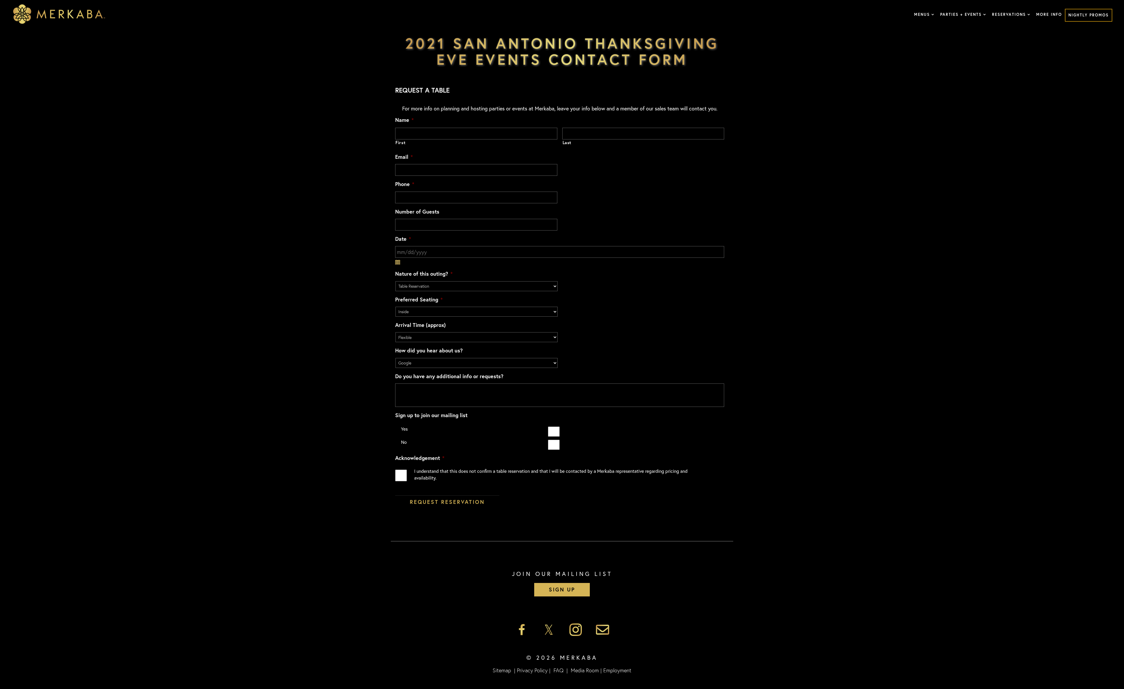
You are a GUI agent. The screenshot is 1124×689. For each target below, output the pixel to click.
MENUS (922, 14)
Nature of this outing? (424, 273)
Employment (617, 670)
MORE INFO (1049, 14)
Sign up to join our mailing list (431, 415)
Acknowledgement (419, 458)
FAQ (558, 670)
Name (404, 120)
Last (567, 142)
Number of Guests (417, 211)
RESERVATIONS (1009, 14)
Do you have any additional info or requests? (449, 376)
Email (404, 157)
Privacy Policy (532, 670)
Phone (404, 184)
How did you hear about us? (429, 350)
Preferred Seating (419, 299)
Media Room (585, 670)
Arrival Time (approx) (420, 325)
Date (403, 239)
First (400, 142)
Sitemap (502, 670)
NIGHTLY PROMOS (1088, 15)
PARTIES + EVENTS (961, 14)
